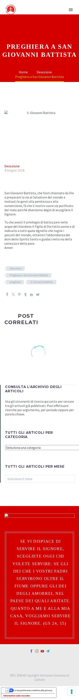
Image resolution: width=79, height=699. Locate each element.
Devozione (12, 166)
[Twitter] (13, 294)
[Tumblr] (25, 294)
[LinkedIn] (31, 294)
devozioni (15, 268)
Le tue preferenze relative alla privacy (32, 690)
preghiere (15, 282)
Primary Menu (71, 10)
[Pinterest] (19, 294)
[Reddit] (37, 294)
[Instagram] (37, 651)
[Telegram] (48, 651)
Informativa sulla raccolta (16, 695)
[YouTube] (42, 651)
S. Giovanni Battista (42, 282)
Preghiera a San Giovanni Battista (29, 275)
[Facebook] (7, 294)
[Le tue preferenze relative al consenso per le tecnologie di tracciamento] (72, 692)
